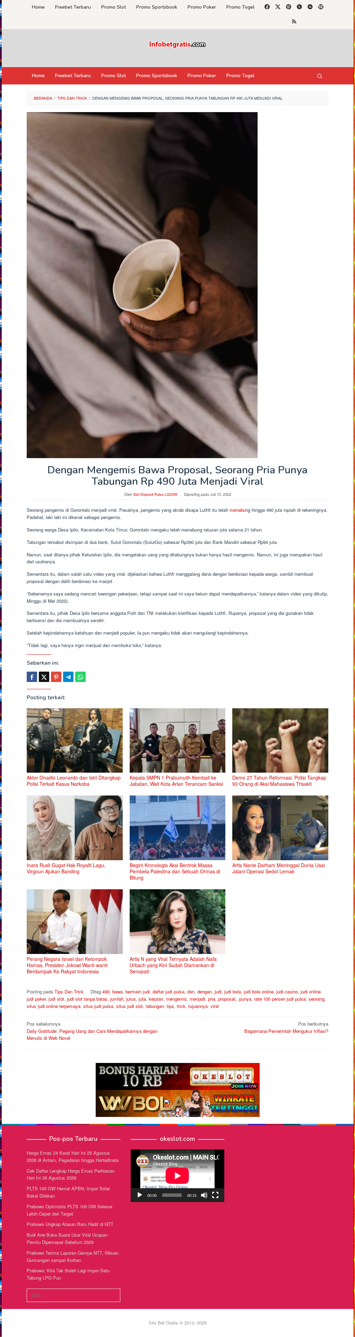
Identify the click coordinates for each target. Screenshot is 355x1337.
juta (142, 998)
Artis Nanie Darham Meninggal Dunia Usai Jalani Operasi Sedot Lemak (278, 868)
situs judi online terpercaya (53, 1006)
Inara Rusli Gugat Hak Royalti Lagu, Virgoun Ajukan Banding (66, 868)
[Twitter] (277, 7)
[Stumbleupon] (310, 7)
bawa (117, 991)
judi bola (232, 991)
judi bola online (259, 991)
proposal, (227, 998)
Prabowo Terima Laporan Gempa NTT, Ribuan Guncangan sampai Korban (73, 1256)
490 (106, 991)
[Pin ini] (56, 677)
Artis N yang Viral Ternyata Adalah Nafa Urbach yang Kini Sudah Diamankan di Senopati (173, 965)
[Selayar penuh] (215, 1195)
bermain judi (137, 991)
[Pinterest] (288, 7)
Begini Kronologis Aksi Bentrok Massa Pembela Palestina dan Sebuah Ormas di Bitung (175, 871)
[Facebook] (267, 7)
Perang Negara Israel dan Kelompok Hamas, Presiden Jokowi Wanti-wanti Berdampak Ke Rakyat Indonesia (67, 965)
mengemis (176, 998)
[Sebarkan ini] (32, 677)
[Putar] (139, 1195)
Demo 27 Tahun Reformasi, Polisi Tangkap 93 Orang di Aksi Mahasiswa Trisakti (279, 780)
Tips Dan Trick (69, 991)
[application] (177, 1175)
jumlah (116, 998)
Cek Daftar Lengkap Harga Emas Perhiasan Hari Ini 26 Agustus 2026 (70, 1174)
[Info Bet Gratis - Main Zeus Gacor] (177, 43)
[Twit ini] (44, 677)
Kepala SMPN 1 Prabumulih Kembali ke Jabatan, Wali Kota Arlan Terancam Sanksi (176, 780)
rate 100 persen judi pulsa (280, 998)
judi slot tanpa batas (87, 998)
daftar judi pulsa (168, 991)
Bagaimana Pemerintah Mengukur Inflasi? (286, 1027)
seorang (316, 998)
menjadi (197, 998)
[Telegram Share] (68, 677)
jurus (131, 998)
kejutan (156, 998)
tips (170, 1006)
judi (218, 991)
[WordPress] (320, 7)
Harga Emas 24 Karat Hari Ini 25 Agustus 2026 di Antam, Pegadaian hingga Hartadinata (73, 1156)
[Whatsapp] (80, 677)
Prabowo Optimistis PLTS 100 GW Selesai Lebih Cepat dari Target (69, 1210)
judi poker (36, 998)
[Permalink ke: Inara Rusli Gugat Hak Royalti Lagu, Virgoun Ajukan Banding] (75, 827)
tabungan (155, 1006)
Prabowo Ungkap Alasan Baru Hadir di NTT (70, 1224)
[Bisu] (204, 1195)
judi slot (56, 998)
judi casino (287, 991)
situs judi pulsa (98, 1006)
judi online (311, 991)
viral (214, 1006)
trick (181, 1006)
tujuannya (198, 1006)
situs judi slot (129, 1006)
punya (245, 998)
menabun (239, 510)
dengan (204, 991)
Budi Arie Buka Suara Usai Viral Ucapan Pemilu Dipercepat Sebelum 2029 (67, 1238)
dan (190, 991)
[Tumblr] (299, 7)
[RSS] (294, 22)
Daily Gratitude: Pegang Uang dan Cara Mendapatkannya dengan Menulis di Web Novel (92, 1031)
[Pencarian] (319, 75)
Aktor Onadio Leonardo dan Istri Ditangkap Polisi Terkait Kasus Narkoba (74, 780)
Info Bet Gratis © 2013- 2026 (178, 1322)
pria (211, 998)
